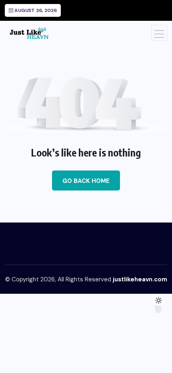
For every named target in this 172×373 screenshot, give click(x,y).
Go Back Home (86, 181)
